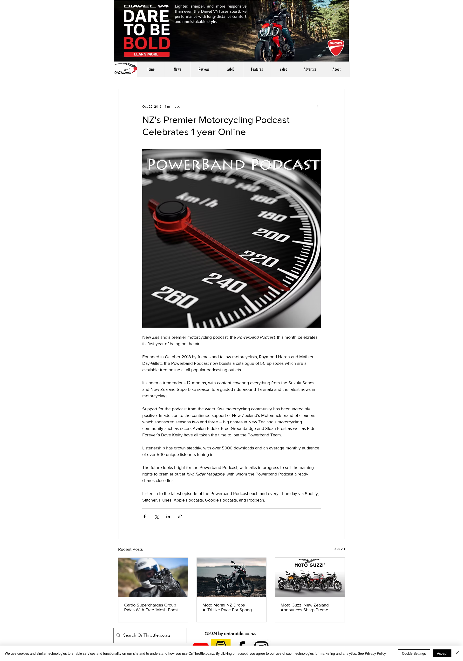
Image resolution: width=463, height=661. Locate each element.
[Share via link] (180, 516)
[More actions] (318, 106)
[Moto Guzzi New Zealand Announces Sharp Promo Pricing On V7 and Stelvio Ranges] (310, 577)
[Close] (457, 653)
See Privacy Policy (372, 653)
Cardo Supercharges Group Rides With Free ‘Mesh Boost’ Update (151, 607)
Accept (442, 653)
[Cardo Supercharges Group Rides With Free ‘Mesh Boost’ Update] (153, 577)
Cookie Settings (414, 653)
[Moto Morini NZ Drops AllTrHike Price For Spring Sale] (231, 577)
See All (339, 549)
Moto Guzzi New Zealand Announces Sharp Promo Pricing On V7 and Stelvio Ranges (305, 607)
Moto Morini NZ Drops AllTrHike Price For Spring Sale (227, 607)
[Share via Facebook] (144, 516)
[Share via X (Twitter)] (156, 516)
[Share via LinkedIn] (168, 516)
